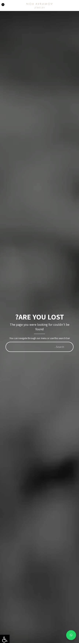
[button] (75, 4)
